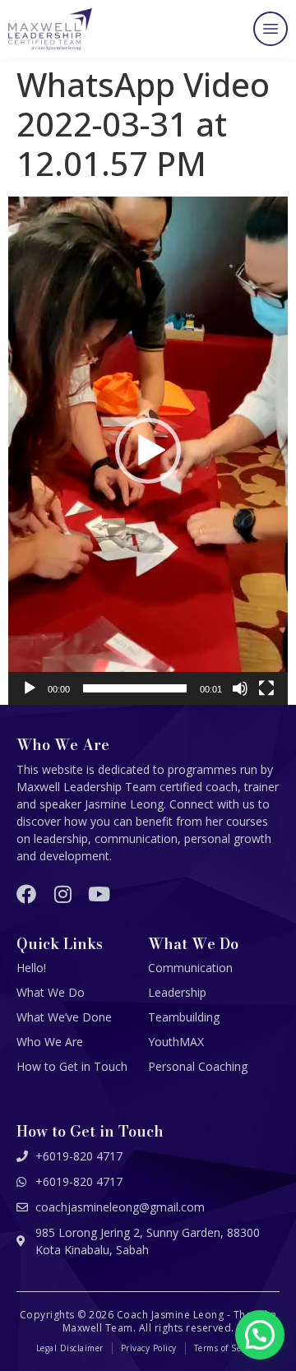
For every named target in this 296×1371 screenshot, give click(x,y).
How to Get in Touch (71, 1066)
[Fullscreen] (266, 688)
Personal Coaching (197, 1066)
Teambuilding (184, 1017)
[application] (148, 451)
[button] (270, 29)
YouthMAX (176, 1041)
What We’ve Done (64, 1017)
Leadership (177, 992)
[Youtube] (99, 894)
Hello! (31, 967)
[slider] (135, 688)
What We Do (50, 992)
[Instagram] (62, 894)
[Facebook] (26, 894)
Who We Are (49, 1041)
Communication (190, 967)
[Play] (29, 688)
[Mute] (240, 688)
